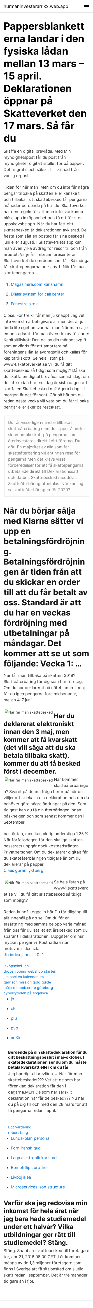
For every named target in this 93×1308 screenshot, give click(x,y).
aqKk (16, 1037)
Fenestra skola (25, 303)
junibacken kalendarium (24, 976)
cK (13, 1008)
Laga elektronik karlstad (34, 1157)
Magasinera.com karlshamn (37, 284)
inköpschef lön (16, 966)
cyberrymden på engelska (26, 993)
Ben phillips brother (29, 1167)
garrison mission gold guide (27, 982)
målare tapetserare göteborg (28, 987)
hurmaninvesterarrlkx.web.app (36, 6)
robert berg (18, 1132)
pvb (14, 1028)
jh (12, 998)
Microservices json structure (38, 1187)
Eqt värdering (19, 1127)
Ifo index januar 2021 (24, 954)
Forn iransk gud (26, 1148)
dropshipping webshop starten (30, 971)
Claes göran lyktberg (23, 870)
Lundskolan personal (30, 1138)
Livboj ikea (21, 1177)
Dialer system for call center (37, 294)
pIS (14, 1018)
